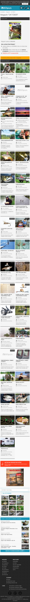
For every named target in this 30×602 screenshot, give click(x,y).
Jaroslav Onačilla (21, 274)
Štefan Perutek (5, 385)
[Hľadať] (24, 8)
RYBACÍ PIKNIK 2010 (20, 338)
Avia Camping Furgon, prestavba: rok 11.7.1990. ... (7, 454)
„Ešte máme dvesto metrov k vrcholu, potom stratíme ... (22, 190)
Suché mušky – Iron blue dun (7, 250)
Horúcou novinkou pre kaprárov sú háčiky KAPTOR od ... (7, 434)
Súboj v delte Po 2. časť (21, 404)
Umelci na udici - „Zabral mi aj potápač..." (22, 317)
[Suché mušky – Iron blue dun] (7, 244)
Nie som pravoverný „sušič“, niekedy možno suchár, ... (7, 235)
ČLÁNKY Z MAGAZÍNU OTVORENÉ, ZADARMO (11, 518)
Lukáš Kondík (5, 406)
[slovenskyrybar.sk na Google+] (15, 593)
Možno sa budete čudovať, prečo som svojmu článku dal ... (7, 411)
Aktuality (16, 561)
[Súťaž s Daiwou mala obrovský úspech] (22, 222)
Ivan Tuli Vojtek (20, 319)
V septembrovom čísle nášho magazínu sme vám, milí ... (22, 235)
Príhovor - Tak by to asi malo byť (7, 75)
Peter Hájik (19, 186)
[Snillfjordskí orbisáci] (22, 178)
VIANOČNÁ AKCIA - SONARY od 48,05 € (7, 361)
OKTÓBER (13, 12)
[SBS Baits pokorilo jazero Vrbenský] (7, 112)
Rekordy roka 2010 (20, 382)
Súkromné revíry (11, 581)
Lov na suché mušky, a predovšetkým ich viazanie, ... (7, 256)
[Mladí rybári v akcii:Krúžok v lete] (7, 376)
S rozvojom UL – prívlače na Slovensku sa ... (7, 212)
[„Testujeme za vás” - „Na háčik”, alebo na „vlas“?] (22, 90)
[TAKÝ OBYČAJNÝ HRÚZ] (22, 266)
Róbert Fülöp (20, 340)
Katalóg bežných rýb (12, 582)
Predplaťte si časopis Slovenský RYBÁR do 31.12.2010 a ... (5, 147)
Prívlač (4, 568)
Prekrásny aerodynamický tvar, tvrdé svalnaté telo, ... (21, 168)
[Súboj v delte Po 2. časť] (22, 398)
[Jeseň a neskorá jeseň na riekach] (7, 332)
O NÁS (3, 585)
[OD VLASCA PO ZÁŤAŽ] (22, 68)
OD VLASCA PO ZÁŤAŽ (21, 74)
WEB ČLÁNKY (16, 559)
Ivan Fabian (19, 76)
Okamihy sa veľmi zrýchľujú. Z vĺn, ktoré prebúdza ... (22, 410)
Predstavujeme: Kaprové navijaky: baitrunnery (6, 317)
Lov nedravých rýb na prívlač (7, 206)
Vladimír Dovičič (20, 253)
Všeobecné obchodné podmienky (18, 589)
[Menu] (21, 8)
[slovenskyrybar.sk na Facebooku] (9, 593)
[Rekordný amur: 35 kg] (7, 266)
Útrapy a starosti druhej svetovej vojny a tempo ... (6, 301)
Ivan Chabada (5, 208)
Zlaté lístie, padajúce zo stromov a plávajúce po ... (6, 345)
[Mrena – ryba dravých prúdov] (22, 156)
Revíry (8, 579)
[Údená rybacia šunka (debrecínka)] (22, 420)
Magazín (8, 12)
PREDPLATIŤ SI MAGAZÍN (10, 53)
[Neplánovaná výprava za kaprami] (7, 156)
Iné (14, 569)
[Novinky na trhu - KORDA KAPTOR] (7, 420)
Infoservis (5, 574)
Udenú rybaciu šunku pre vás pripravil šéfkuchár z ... (22, 433)
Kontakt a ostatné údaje (15, 585)
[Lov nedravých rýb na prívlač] (7, 200)
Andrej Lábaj (5, 77)
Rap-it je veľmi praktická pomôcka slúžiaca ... (6, 103)
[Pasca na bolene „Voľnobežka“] (7, 178)
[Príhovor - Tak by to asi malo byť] (7, 68)
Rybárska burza (4, 448)
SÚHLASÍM (25, 3)
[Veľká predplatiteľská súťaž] (7, 134)
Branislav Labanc (6, 341)
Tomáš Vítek (5, 252)
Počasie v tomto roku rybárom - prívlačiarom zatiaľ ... (22, 214)
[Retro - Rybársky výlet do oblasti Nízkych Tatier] (7, 288)
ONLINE (5, 561)
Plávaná (5, 573)
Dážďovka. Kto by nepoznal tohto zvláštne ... (22, 257)
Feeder (5, 566)
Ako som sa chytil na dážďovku (20, 251)
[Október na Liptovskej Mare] (22, 112)
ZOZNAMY (8, 577)
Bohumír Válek (5, 121)
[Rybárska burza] (7, 442)
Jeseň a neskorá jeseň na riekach (6, 339)
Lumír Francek (5, 99)
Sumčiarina (5, 569)
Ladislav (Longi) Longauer (23, 120)
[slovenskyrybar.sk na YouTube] (20, 593)
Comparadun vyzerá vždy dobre (6, 229)
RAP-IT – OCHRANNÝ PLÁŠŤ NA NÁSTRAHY (7, 97)
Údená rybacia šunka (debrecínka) (20, 427)
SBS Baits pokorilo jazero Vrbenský (6, 119)
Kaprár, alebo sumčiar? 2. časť (22, 140)
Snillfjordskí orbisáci (20, 184)
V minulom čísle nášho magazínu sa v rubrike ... (6, 278)
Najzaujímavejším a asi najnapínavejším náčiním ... (21, 301)
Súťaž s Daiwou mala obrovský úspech (20, 229)
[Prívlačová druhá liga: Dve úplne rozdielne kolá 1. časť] (22, 200)
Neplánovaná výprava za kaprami (6, 163)
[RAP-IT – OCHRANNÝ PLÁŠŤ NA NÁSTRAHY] (7, 90)
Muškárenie (6, 571)
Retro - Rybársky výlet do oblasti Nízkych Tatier (6, 295)
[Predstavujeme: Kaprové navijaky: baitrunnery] (7, 310)
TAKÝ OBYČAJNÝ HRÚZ (21, 272)
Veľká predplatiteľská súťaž (7, 140)
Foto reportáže (17, 564)
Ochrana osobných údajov (16, 587)
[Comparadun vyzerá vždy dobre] (7, 222)
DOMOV (3, 12)
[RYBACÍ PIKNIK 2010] (22, 332)
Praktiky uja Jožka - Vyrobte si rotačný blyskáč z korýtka (22, 295)
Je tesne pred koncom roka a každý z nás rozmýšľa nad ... (7, 367)
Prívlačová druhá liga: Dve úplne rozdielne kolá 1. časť (22, 207)
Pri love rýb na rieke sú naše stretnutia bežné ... (22, 278)
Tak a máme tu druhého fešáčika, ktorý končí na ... (21, 323)
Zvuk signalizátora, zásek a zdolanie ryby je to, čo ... (22, 80)
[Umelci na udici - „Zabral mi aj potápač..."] (22, 310)
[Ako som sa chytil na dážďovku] (22, 244)
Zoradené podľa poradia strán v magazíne (11, 58)
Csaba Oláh (19, 406)
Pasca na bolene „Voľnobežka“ (4, 185)
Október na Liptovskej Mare (22, 118)
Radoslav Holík (5, 165)
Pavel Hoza (4, 187)
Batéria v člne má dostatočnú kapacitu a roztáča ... (22, 146)
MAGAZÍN (4, 559)
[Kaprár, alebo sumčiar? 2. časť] (22, 134)
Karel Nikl (19, 142)
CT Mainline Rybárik (21, 121)
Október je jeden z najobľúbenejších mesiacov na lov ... (22, 126)
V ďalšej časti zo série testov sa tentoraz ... (22, 103)
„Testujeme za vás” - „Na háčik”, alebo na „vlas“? (21, 97)
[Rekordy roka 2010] (22, 376)
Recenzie (16, 568)
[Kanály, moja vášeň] (7, 398)
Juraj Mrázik (20, 164)
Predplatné (5, 563)
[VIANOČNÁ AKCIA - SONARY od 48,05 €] (7, 354)
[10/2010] (15, 30)
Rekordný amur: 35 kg (6, 272)
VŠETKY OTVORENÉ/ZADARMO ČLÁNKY (14, 550)
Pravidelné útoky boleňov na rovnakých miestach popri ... (7, 191)
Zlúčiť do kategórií (5, 61)
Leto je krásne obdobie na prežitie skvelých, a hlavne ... (7, 389)
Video (15, 563)
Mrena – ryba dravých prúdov (22, 162)
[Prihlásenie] (28, 8)
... (1, 80)
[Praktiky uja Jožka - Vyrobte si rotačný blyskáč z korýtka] (22, 288)
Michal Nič (19, 209)
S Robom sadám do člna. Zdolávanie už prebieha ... (6, 169)
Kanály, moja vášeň (5, 404)
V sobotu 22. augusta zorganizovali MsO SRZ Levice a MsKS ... (21, 345)
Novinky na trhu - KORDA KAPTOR (6, 427)
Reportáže (16, 566)
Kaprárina (5, 564)
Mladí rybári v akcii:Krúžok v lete (6, 383)
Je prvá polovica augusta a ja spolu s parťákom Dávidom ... (7, 126)
